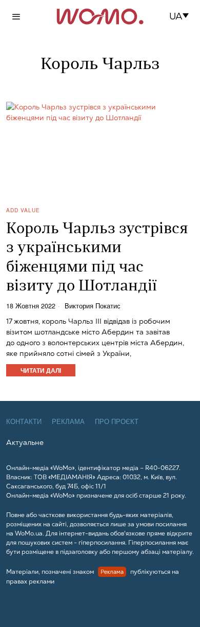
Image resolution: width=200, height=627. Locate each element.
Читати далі (41, 370)
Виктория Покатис (93, 306)
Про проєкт (116, 422)
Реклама (68, 422)
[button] (182, 16)
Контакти (24, 422)
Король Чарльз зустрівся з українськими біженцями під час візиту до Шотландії (97, 258)
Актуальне (25, 442)
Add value (23, 210)
